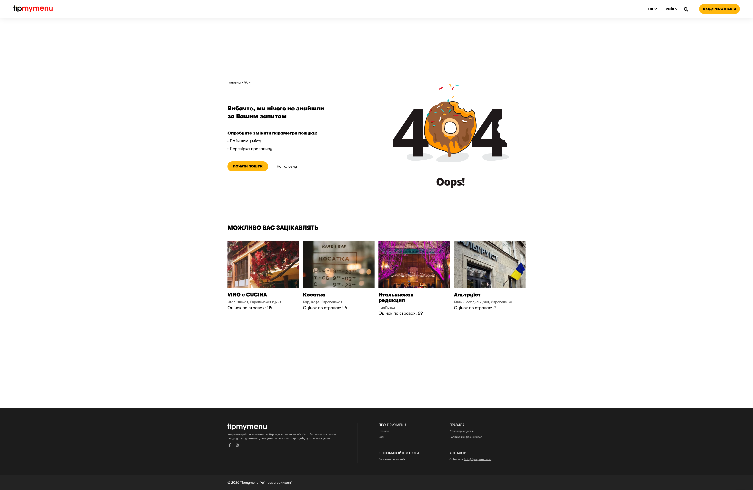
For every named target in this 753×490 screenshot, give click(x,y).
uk (650, 9)
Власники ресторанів (392, 459)
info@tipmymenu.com (477, 459)
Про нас (384, 431)
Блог (381, 436)
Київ (670, 9)
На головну (287, 166)
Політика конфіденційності (465, 436)
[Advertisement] (376, 51)
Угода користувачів (461, 431)
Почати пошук (248, 166)
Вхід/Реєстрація (719, 9)
